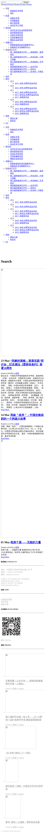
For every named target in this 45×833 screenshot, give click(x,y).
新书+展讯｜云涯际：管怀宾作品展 (23, 822)
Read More (5, 410)
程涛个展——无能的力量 (25, 542)
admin (21, 688)
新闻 (17, 373)
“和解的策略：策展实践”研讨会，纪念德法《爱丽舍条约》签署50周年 (22, 364)
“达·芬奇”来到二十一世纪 (18, 753)
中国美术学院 (6, 599)
